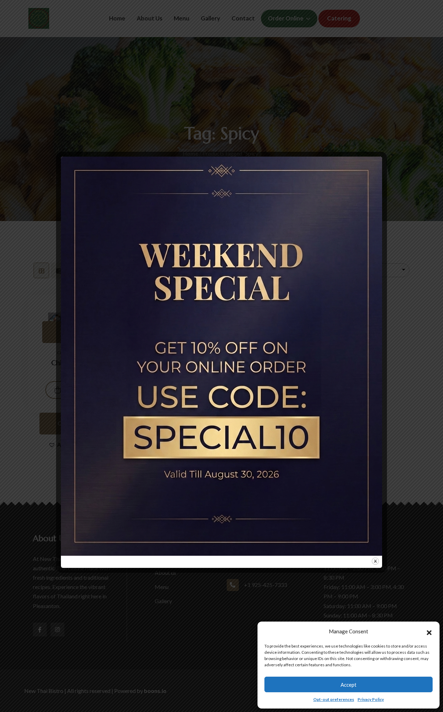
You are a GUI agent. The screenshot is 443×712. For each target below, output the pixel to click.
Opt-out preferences (333, 699)
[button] (429, 631)
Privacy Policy (371, 699)
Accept (348, 685)
